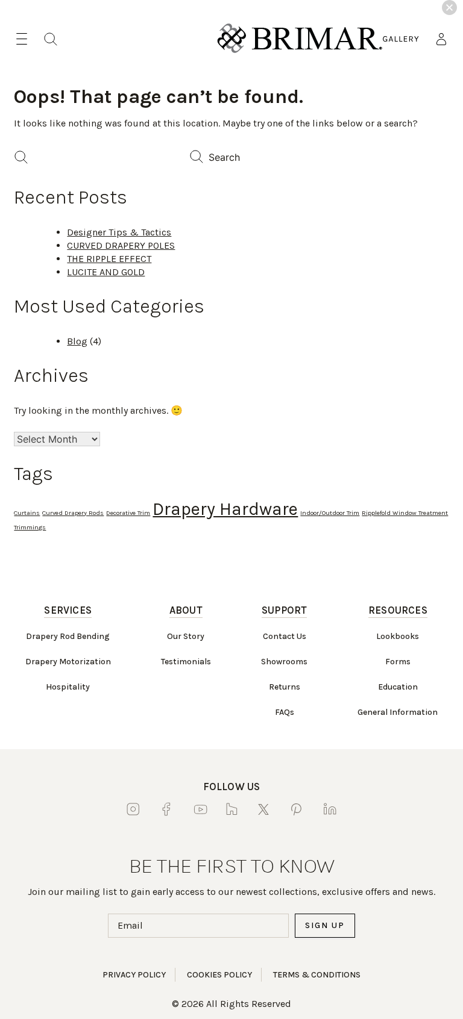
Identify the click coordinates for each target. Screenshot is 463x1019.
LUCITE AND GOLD (106, 272)
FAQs (284, 712)
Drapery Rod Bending (68, 636)
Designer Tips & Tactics (119, 232)
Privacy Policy (134, 975)
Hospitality (68, 687)
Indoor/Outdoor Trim (329, 513)
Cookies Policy (219, 975)
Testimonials (186, 661)
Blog (77, 341)
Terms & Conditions (317, 975)
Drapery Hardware (225, 509)
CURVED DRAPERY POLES (121, 245)
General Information (397, 712)
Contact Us (284, 636)
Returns (284, 687)
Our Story (185, 636)
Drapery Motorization (68, 661)
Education (398, 687)
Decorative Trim (128, 513)
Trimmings (30, 527)
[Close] (449, 7)
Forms (398, 661)
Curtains (27, 513)
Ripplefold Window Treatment (405, 513)
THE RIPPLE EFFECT (109, 258)
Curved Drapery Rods (73, 513)
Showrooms (284, 661)
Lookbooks (397, 636)
